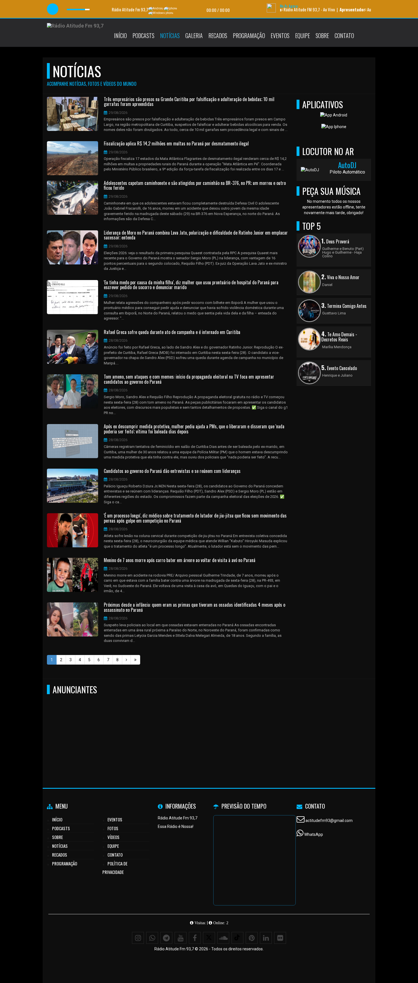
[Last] (135, 660)
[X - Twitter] (209, 938)
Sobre (322, 35)
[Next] (126, 660)
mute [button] (64, 9)
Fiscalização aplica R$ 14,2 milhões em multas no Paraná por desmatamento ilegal (176, 143)
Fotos (112, 828)
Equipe (302, 35)
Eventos (280, 35)
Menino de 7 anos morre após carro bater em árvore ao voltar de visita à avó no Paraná (179, 560)
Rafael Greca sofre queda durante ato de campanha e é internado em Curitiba (172, 332)
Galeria (194, 35)
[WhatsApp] (152, 938)
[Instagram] (138, 938)
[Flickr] (280, 938)
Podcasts (143, 35)
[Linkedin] (266, 938)
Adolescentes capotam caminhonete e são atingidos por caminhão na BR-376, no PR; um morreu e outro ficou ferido (195, 186)
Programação (249, 35)
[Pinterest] (252, 938)
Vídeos (113, 837)
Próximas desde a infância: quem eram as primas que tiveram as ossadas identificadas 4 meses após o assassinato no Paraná (194, 607)
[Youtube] (181, 938)
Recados (217, 35)
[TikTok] (237, 938)
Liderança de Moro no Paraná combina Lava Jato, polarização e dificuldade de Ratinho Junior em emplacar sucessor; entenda (196, 235)
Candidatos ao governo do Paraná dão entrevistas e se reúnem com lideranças (172, 471)
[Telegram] (166, 938)
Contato (344, 35)
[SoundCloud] (223, 938)
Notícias (170, 35)
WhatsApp (313, 834)
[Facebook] (195, 938)
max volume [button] (94, 9)
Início (120, 35)
